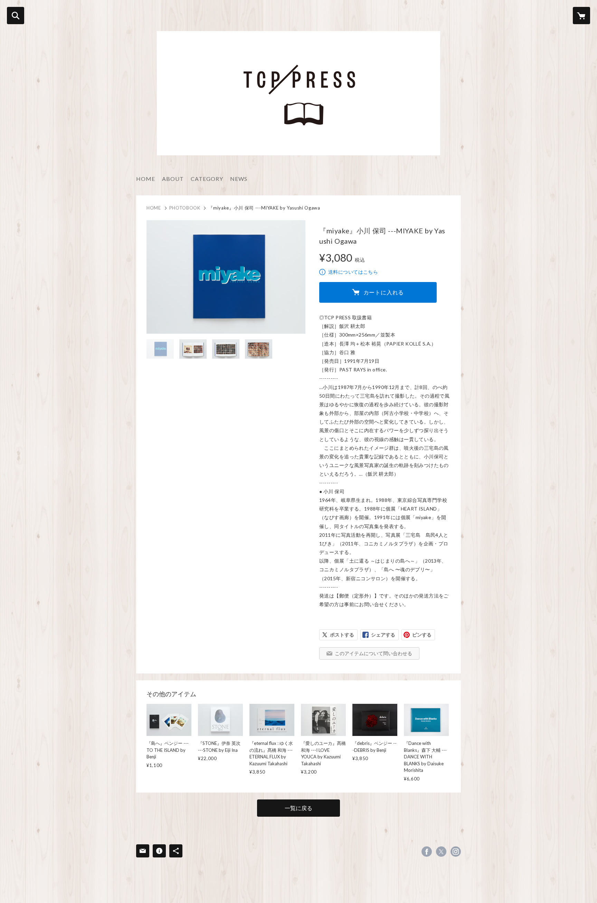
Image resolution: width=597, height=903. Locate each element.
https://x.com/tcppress (441, 851)
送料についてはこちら (353, 272)
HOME (145, 178)
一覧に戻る (298, 808)
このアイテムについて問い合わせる (373, 653)
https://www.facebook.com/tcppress (426, 851)
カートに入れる (383, 292)
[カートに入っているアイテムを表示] (581, 15)
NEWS (238, 178)
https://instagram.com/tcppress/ (456, 851)
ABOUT (173, 178)
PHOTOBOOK (184, 208)
